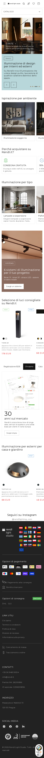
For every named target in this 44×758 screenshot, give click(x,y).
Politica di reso (9, 629)
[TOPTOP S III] (18, 470)
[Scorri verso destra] (14, 85)
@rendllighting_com (22, 519)
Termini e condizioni (11, 625)
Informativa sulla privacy (13, 637)
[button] (4, 3)
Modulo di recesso (10, 633)
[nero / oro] (38, 339)
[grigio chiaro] (6, 339)
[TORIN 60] (18, 324)
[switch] (39, 754)
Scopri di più (12, 433)
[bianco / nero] (41, 339)
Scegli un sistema (13, 286)
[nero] (4, 339)
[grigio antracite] (4, 485)
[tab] (30, 86)
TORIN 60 (5, 343)
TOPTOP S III (6, 489)
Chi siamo (29, 366)
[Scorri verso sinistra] (7, 85)
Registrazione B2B (12, 366)
